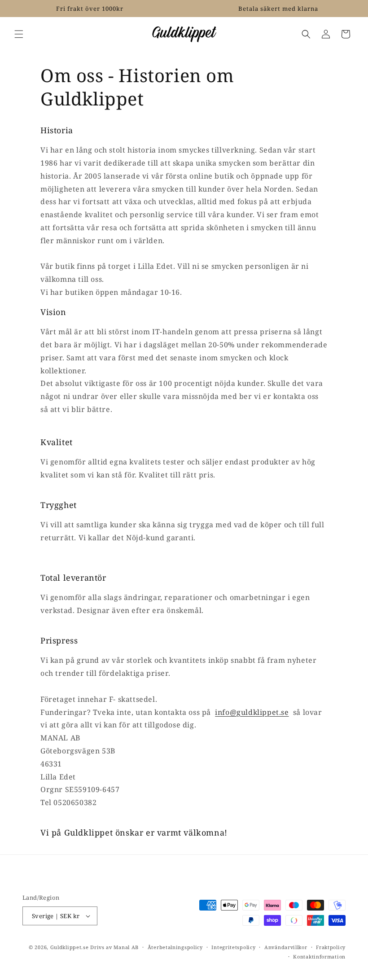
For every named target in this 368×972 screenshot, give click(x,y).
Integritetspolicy (233, 947)
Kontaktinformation (319, 956)
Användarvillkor (285, 947)
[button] (19, 34)
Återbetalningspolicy (175, 947)
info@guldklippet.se (252, 712)
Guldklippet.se (69, 947)
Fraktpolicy (331, 947)
